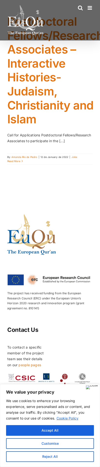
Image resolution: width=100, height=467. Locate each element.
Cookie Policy (68, 418)
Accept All (50, 430)
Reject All (50, 456)
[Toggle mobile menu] (90, 7)
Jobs (74, 157)
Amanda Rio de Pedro (24, 157)
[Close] (92, 387)
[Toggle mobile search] (80, 7)
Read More (13, 161)
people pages (29, 365)
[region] (50, 425)
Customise (50, 443)
